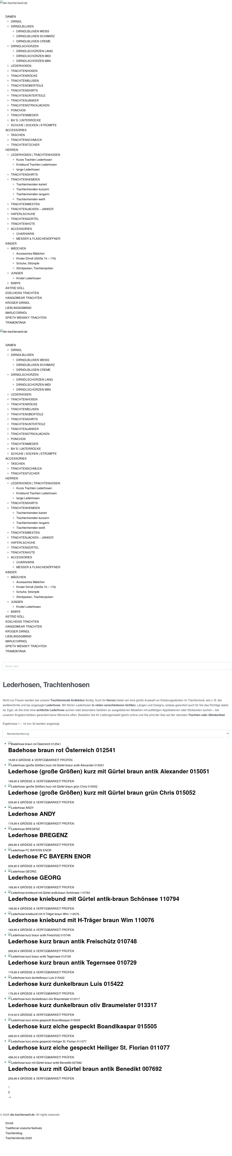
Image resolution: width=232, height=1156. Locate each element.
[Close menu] (1, 336)
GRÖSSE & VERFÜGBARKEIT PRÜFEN (45, 760)
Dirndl (9, 1123)
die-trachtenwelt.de (22, 1114)
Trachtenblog (13, 1133)
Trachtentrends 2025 (18, 1138)
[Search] (6, 660)
